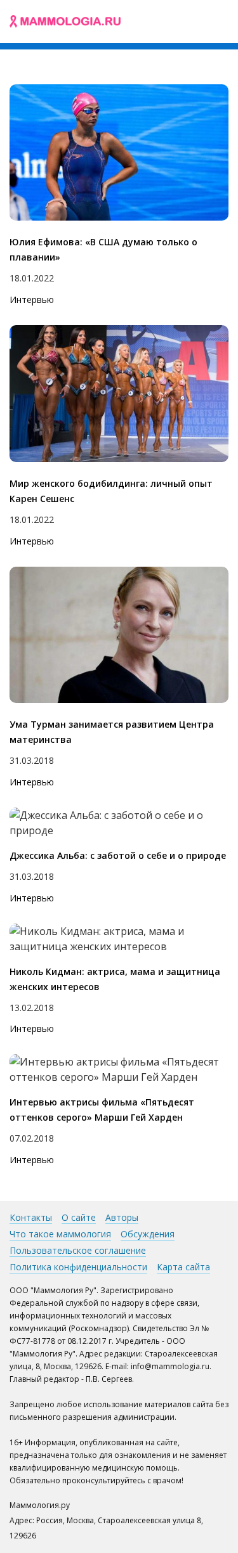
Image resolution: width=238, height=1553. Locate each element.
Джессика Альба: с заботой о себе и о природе (118, 855)
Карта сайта (183, 1267)
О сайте (79, 1217)
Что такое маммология (60, 1234)
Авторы (121, 1217)
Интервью (32, 299)
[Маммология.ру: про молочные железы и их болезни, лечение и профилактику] (65, 21)
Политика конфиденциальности (78, 1267)
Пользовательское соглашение (78, 1250)
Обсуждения (148, 1234)
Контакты (31, 1217)
